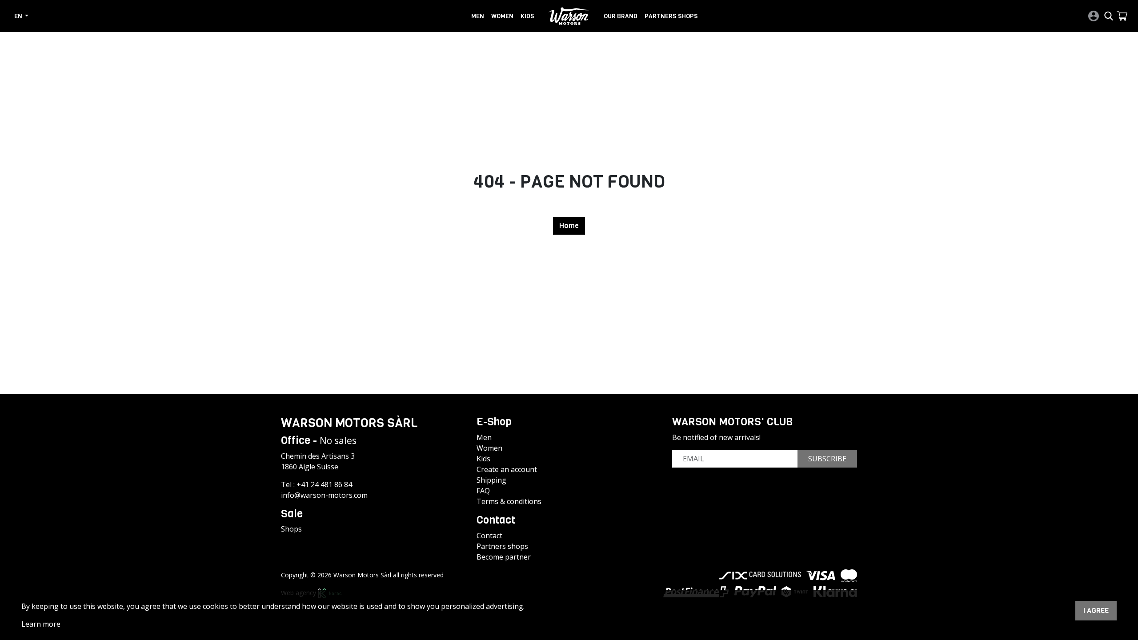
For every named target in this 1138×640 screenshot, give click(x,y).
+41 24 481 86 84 (324, 484)
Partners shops (671, 16)
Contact (489, 535)
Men (477, 16)
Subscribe (827, 459)
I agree (1096, 610)
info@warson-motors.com (324, 495)
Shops (291, 529)
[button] (1122, 16)
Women (502, 16)
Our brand (620, 16)
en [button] (19, 16)
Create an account (507, 469)
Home (569, 225)
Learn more (40, 624)
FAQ (483, 491)
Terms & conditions (509, 501)
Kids (527, 16)
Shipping (491, 480)
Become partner (504, 557)
